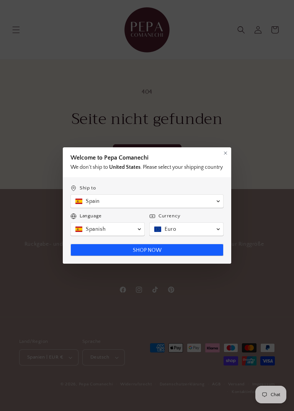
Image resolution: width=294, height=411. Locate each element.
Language (91, 216)
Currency (169, 216)
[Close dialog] (225, 153)
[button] (147, 201)
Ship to (88, 188)
